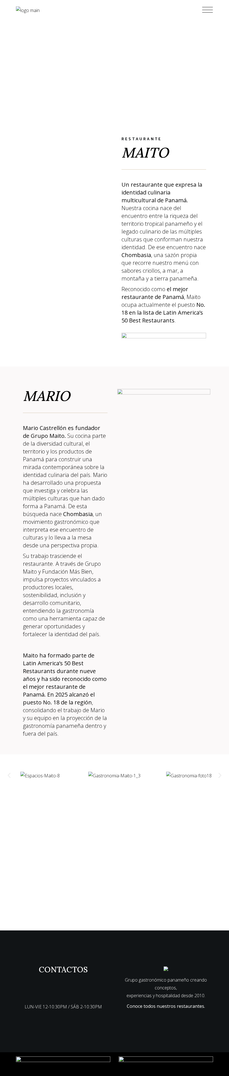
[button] (9, 775)
